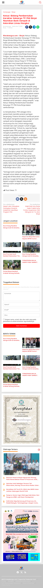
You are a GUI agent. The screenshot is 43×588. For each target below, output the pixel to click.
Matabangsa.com (10, 35)
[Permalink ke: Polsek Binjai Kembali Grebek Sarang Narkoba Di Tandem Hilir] (12, 264)
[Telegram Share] (34, 27)
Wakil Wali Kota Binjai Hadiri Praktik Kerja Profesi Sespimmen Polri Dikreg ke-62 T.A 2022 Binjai (31, 209)
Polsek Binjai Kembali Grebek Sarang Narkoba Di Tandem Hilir (11, 272)
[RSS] (25, 199)
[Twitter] (21, 199)
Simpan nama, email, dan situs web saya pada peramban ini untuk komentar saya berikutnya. (19, 320)
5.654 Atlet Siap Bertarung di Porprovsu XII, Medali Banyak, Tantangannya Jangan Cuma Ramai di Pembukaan (22, 502)
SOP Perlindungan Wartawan (11, 583)
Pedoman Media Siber (23, 581)
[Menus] (3, 2)
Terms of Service (28, 583)
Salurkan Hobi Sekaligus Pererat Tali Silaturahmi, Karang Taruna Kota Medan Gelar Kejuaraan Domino (22, 484)
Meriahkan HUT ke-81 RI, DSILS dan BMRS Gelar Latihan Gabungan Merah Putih (22, 490)
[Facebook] (17, 199)
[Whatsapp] (37, 27)
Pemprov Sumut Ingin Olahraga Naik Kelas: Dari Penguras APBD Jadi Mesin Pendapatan (22, 496)
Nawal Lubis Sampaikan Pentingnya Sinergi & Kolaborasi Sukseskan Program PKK (11, 208)
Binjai (4, 28)
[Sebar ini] (26, 27)
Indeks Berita (6, 585)
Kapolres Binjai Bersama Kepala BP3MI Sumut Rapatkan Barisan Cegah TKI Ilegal (31, 237)
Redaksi (10, 581)
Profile (4, 581)
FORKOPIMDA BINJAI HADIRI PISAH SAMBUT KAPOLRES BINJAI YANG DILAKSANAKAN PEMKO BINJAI (30, 261)
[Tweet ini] (30, 27)
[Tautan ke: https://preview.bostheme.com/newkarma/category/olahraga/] (39, 449)
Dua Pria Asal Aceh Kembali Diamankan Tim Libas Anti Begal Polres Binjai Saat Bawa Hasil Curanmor (11, 255)
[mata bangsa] (22, 2)
